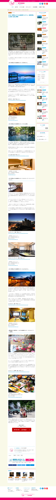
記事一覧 (9, 489)
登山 (38, 76)
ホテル (18, 455)
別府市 (14, 455)
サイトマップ (26, 490)
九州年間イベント (42, 136)
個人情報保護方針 (26, 491)
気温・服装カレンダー (43, 139)
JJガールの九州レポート (11, 491)
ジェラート (43, 76)
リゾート (43, 74)
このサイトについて (26, 489)
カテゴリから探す (10, 490)
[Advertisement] (21, 25)
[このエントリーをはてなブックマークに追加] (30, 465)
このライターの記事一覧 (18, 452)
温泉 (21, 455)
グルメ (39, 74)
